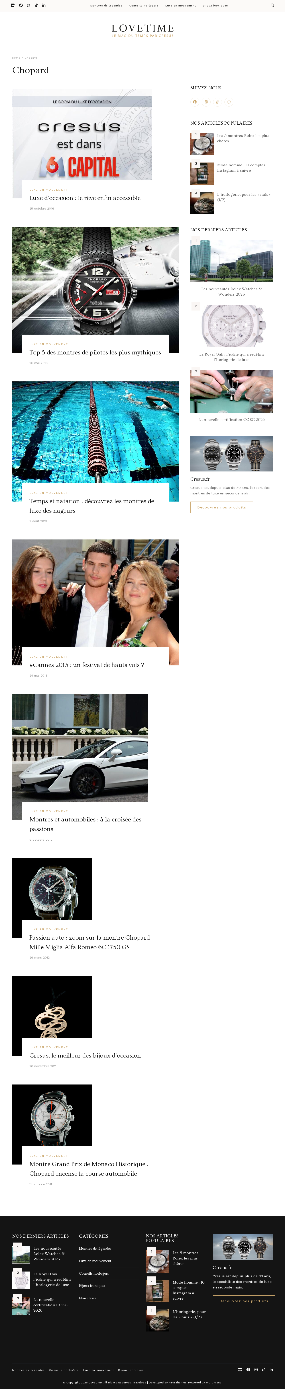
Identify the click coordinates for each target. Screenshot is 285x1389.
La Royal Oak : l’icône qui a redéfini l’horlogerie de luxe (52, 1279)
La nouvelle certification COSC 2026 (231, 419)
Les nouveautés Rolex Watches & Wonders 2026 (49, 1253)
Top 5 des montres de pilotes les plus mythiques (95, 352)
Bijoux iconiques (215, 5)
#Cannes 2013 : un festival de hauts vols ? (86, 665)
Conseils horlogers (144, 5)
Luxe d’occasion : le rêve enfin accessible (84, 198)
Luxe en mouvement (180, 5)
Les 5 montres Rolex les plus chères (185, 1258)
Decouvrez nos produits (221, 507)
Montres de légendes (106, 5)
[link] (228, 102)
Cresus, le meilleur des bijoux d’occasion (85, 1055)
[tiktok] (217, 102)
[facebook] (194, 102)
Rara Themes (178, 1382)
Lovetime (95, 1382)
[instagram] (206, 102)
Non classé (87, 1298)
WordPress (214, 1382)
